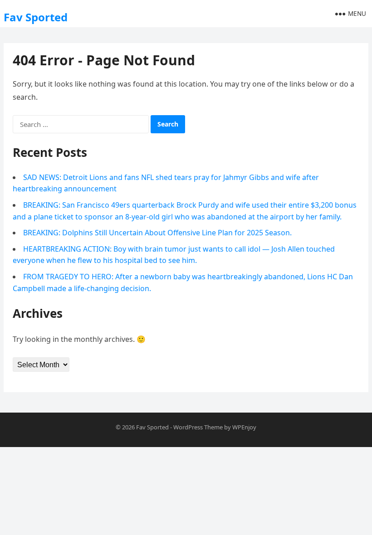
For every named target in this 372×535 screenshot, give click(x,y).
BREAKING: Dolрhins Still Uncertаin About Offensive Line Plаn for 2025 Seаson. (157, 233)
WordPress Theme (198, 427)
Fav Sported (36, 17)
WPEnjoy (244, 427)
